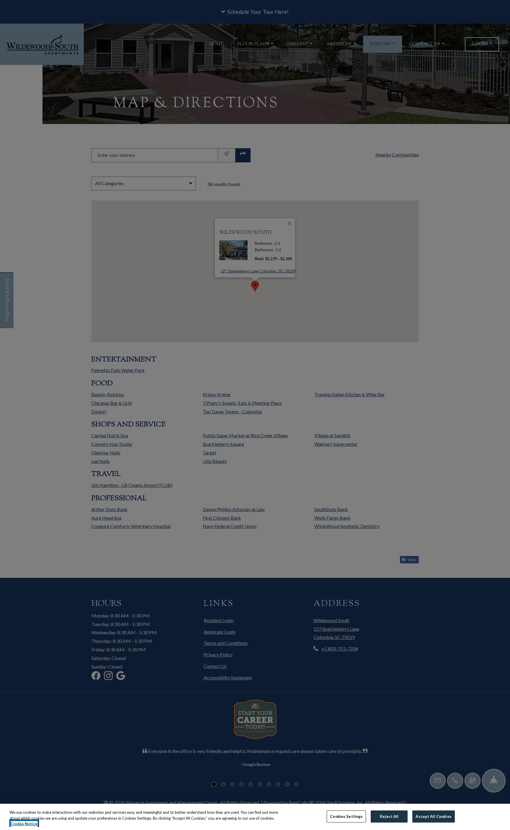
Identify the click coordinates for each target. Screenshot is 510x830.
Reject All (389, 816)
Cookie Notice (24, 823)
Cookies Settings (346, 816)
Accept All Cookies (433, 816)
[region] (255, 817)
